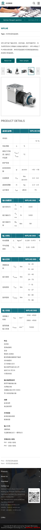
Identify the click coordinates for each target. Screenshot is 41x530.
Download (4, 481)
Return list (7, 61)
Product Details (13, 120)
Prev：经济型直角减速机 (9, 461)
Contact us (5, 486)
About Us (4, 476)
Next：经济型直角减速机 (9, 463)
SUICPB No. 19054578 (33, 527)
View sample (24, 61)
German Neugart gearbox (12, 20)
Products (4, 471)
